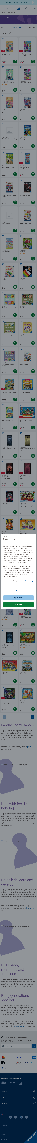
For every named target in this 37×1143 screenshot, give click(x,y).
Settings (18, 591)
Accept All (18, 604)
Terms (7, 583)
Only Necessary (18, 598)
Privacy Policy (29, 581)
